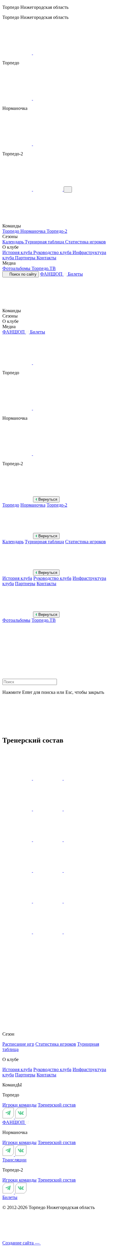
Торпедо (11, 231)
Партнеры (26, 257)
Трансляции (14, 1159)
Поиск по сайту (22, 274)
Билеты (75, 273)
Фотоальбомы (17, 268)
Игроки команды (19, 1104)
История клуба (17, 252)
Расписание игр (18, 1044)
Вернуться (47, 499)
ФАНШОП (52, 273)
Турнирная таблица (45, 241)
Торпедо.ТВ (44, 268)
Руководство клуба (53, 252)
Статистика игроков (85, 241)
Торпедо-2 (57, 231)
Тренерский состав (57, 1104)
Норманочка (33, 231)
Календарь (13, 241)
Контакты (46, 257)
